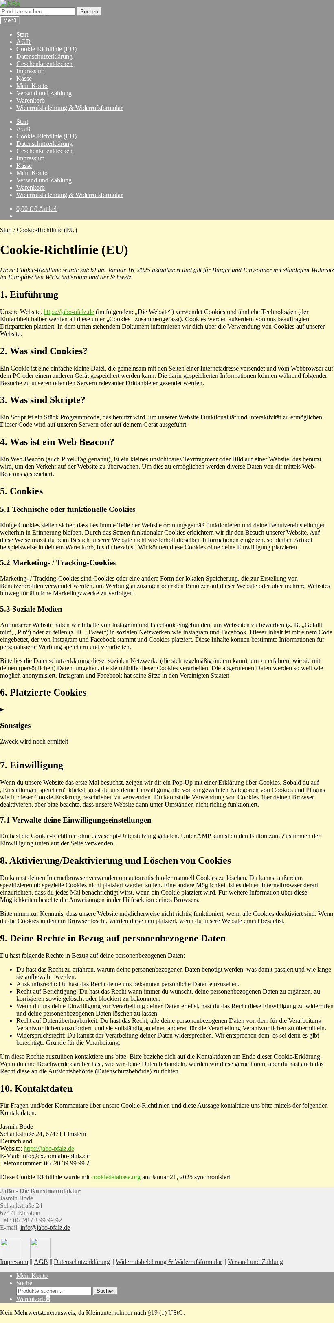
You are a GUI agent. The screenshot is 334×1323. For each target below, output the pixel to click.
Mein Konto (32, 85)
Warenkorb (30, 100)
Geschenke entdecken (44, 63)
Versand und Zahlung (44, 93)
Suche (24, 1282)
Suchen (89, 12)
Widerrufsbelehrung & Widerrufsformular (69, 107)
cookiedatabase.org (116, 1177)
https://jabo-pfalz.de (69, 311)
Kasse (24, 78)
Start (22, 34)
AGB (23, 41)
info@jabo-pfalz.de (45, 1227)
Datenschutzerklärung (44, 56)
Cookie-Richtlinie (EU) (46, 49)
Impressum (30, 71)
